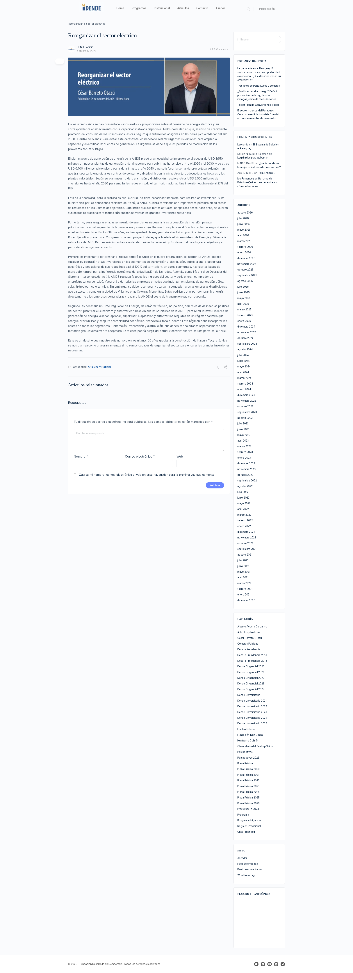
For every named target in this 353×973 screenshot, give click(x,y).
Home (120, 8)
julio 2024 (243, 355)
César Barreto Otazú (249, 637)
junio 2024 (243, 360)
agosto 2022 (245, 486)
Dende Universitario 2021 (252, 700)
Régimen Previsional (249, 826)
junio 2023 (243, 429)
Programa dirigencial (249, 820)
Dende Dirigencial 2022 (250, 677)
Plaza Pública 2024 (248, 791)
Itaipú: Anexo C (266, 172)
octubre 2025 (245, 269)
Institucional (162, 8)
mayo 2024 (244, 366)
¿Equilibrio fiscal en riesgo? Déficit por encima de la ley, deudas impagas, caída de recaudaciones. (257, 95)
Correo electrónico (140, 456)
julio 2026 (243, 218)
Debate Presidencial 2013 (252, 655)
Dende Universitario (248, 694)
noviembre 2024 (246, 332)
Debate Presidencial (249, 649)
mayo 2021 (243, 571)
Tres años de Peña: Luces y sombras (258, 85)
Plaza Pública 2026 (248, 803)
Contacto (202, 8)
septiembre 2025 (247, 275)
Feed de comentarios (249, 869)
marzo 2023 (244, 446)
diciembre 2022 (246, 463)
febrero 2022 (245, 520)
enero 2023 (244, 457)
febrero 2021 (244, 588)
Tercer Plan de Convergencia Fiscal (258, 104)
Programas (139, 8)
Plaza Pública (245, 763)
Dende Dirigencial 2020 (250, 666)
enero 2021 (244, 594)
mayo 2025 (244, 298)
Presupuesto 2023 (248, 808)
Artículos (183, 8)
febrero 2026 (245, 246)
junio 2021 (243, 566)
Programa (243, 814)
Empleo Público (246, 729)
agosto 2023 (245, 417)
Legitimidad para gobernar (252, 157)
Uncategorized (246, 831)
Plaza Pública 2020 (248, 769)
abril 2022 (243, 509)
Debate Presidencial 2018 (252, 660)
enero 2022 (244, 526)
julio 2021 (242, 560)
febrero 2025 (245, 315)
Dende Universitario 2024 (252, 717)
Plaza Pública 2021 (248, 774)
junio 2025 (243, 292)
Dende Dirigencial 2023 (250, 683)
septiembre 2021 (247, 548)
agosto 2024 (245, 349)
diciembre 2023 (246, 395)
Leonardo (242, 144)
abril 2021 (243, 577)
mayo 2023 (243, 434)
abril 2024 (243, 372)
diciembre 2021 (246, 531)
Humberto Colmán (247, 740)
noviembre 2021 (246, 537)
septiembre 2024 (247, 343)
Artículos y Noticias (99, 366)
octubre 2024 (245, 338)
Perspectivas (244, 751)
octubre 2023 (245, 406)
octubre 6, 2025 (87, 50)
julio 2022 (243, 491)
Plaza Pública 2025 (248, 797)
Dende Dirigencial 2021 (250, 672)
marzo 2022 (244, 514)
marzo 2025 (244, 309)
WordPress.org (246, 875)
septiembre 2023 (247, 412)
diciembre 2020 (246, 600)
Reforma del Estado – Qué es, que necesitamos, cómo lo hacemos (257, 182)
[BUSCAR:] (259, 39)
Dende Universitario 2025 (252, 723)
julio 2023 (243, 423)
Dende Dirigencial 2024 (250, 689)
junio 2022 (243, 497)
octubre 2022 (245, 474)
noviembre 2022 (246, 469)
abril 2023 (243, 440)
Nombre (81, 456)
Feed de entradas (247, 863)
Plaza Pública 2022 (248, 780)
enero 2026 (244, 252)
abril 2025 (243, 303)
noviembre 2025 (246, 263)
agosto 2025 (245, 281)
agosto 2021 (244, 554)
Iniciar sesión (267, 8)
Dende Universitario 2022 (252, 706)
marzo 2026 (244, 241)
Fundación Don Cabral (250, 734)
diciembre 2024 (246, 326)
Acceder (242, 858)
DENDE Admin (85, 47)
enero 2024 (244, 389)
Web (179, 456)
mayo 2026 (244, 229)
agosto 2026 (245, 212)
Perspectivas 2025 (248, 757)
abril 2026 (243, 235)
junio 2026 (243, 224)
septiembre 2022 (247, 480)
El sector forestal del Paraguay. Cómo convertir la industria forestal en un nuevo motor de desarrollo (258, 114)
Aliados (220, 8)
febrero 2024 (245, 383)
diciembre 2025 (246, 258)
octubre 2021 (245, 543)
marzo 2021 (244, 583)
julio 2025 (243, 286)
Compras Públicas (247, 643)
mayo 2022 (243, 503)
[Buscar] (248, 9)
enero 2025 (244, 320)
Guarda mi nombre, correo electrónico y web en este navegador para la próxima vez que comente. (147, 474)
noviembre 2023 (246, 400)
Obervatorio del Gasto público (255, 746)
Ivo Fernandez (245, 178)
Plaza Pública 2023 (248, 786)
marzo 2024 (244, 377)
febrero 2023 (245, 452)
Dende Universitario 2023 (252, 712)
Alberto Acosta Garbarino (252, 626)
